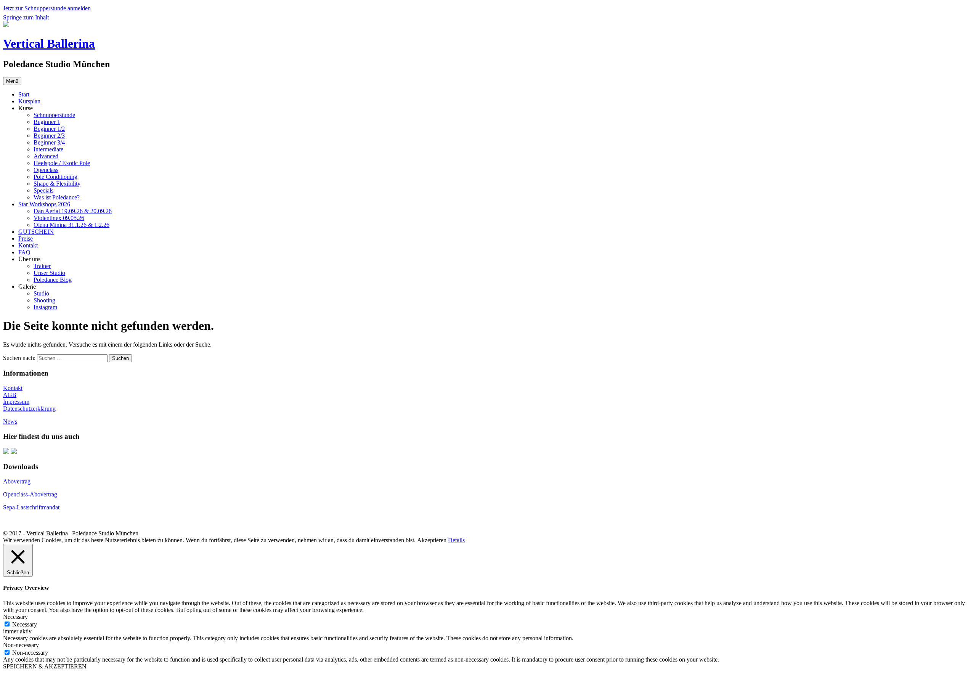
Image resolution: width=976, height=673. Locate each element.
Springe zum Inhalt (26, 17)
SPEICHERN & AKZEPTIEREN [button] (45, 666)
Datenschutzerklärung (29, 408)
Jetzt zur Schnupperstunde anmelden (47, 8)
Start (23, 94)
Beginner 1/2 (49, 128)
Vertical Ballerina (49, 43)
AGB (9, 395)
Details (456, 540)
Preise (25, 238)
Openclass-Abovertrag (30, 494)
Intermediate (48, 149)
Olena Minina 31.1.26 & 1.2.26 (71, 225)
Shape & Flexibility (57, 183)
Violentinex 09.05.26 (59, 218)
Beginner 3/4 (49, 142)
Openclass (46, 170)
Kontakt (28, 245)
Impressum (16, 401)
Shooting (44, 300)
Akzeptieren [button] (431, 540)
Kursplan (29, 101)
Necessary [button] (15, 617)
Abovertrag (16, 481)
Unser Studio (49, 273)
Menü (12, 81)
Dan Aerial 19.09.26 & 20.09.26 (73, 211)
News (10, 421)
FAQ (24, 252)
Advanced (46, 156)
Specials (43, 190)
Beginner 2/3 (49, 135)
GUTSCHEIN (36, 231)
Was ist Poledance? (57, 197)
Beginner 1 (47, 122)
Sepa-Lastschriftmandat (31, 507)
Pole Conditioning (55, 176)
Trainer (42, 266)
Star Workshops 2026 (44, 204)
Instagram (45, 307)
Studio (41, 293)
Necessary (24, 624)
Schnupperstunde (54, 115)
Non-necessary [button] (21, 645)
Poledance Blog (53, 279)
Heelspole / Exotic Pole (62, 163)
